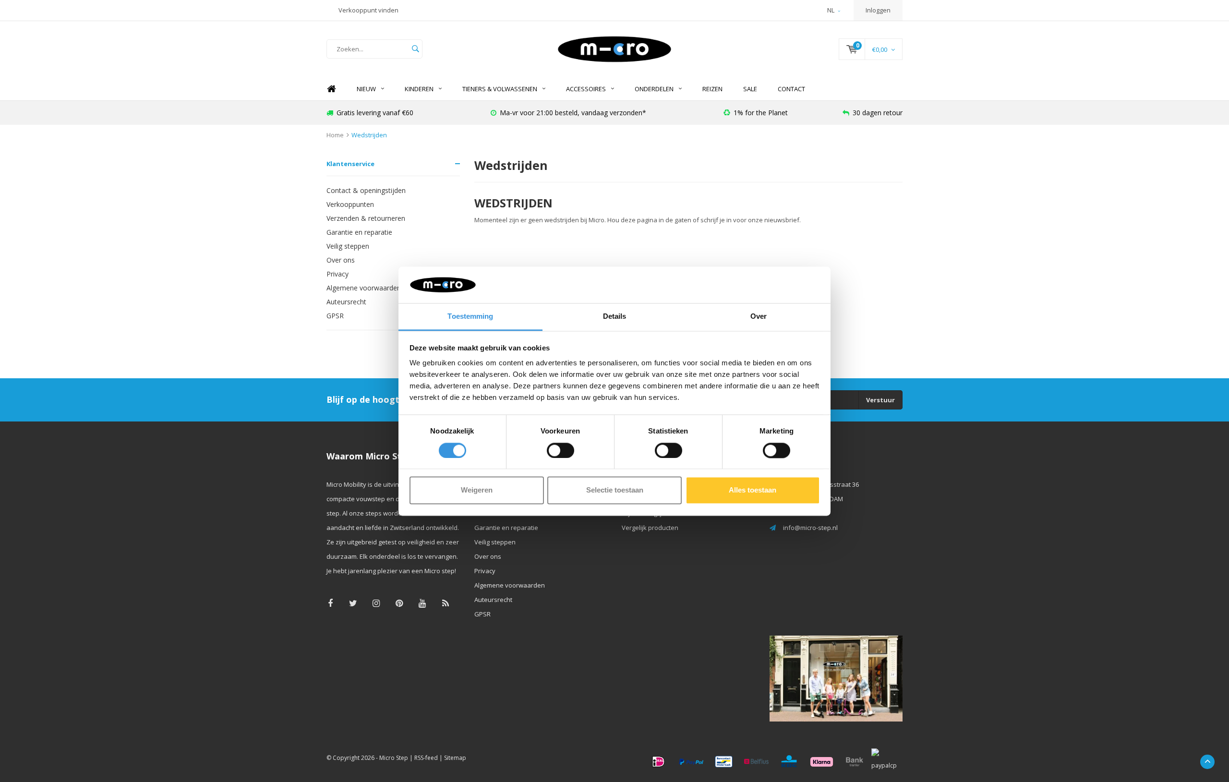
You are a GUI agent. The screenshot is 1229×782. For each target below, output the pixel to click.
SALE (750, 88)
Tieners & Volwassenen (499, 88)
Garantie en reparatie (359, 232)
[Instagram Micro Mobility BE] (376, 603)
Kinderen (419, 88)
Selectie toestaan (614, 490)
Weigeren (477, 490)
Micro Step (393, 758)
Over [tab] (758, 317)
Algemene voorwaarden (363, 287)
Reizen (712, 88)
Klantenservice (350, 163)
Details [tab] (615, 317)
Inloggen (878, 10)
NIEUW (366, 88)
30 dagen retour (878, 112)
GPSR (335, 315)
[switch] (560, 450)
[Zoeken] (415, 49)
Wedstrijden (369, 135)
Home (331, 89)
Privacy (337, 273)
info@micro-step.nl (810, 527)
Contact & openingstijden (366, 190)
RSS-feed (426, 758)
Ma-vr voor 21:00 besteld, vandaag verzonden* (573, 112)
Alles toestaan (752, 490)
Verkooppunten (350, 204)
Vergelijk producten (650, 527)
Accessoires (586, 88)
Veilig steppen (347, 246)
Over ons (340, 260)
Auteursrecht (346, 301)
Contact (791, 88)
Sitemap (455, 758)
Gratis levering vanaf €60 (375, 112)
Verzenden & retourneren (365, 218)
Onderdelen (654, 88)
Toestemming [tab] (470, 317)
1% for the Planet (761, 112)
